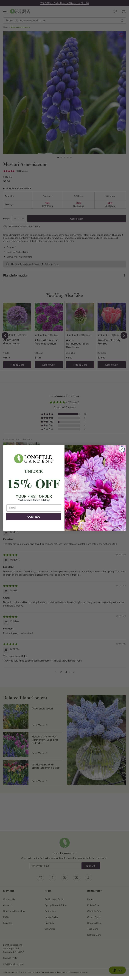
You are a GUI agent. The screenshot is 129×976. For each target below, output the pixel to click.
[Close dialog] (122, 449)
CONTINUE (33, 516)
